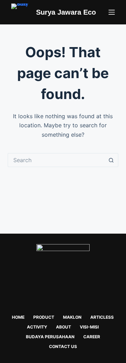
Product (43, 317)
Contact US (63, 346)
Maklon (72, 317)
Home (18, 317)
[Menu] (111, 12)
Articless (102, 317)
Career (91, 336)
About (63, 327)
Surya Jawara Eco (66, 12)
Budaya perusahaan (50, 336)
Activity (37, 327)
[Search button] (111, 160)
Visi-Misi (89, 327)
